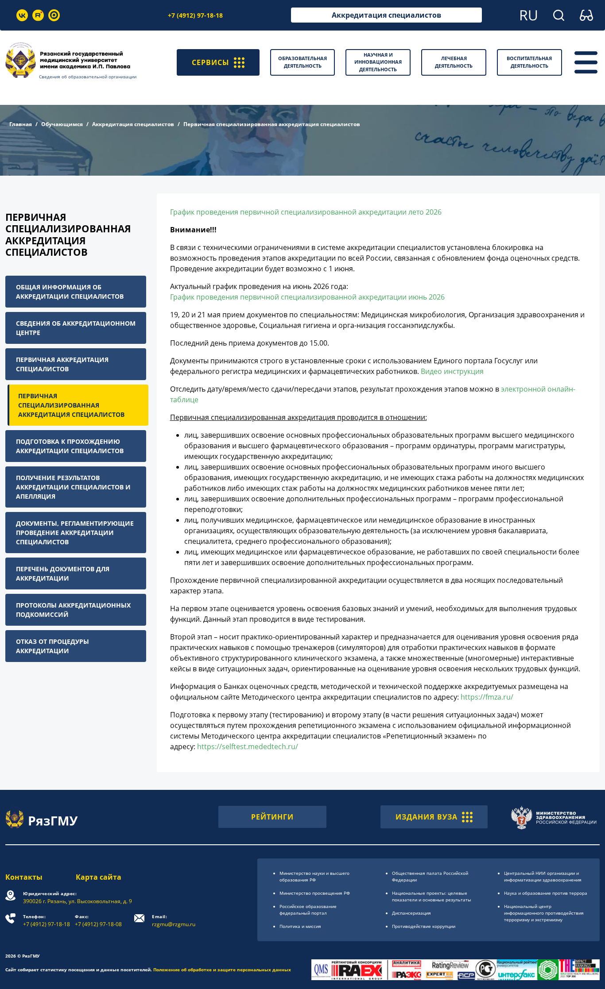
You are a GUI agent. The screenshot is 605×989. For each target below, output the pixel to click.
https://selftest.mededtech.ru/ (247, 746)
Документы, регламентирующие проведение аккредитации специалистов (75, 532)
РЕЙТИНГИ (272, 817)
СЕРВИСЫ (210, 62)
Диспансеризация (411, 913)
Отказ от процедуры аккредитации (52, 646)
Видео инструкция (452, 371)
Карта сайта (98, 877)
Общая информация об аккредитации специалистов (70, 291)
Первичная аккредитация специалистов (62, 364)
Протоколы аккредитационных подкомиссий (73, 610)
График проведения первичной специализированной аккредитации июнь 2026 (307, 297)
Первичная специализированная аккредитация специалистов (71, 405)
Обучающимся (62, 124)
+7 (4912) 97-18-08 (98, 920)
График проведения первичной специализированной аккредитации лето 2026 (306, 212)
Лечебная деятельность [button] (454, 62)
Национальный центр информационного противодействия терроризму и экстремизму (544, 913)
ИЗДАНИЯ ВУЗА (427, 817)
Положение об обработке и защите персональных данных (222, 969)
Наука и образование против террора (545, 893)
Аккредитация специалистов (386, 15)
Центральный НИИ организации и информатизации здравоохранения (543, 876)
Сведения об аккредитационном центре (76, 328)
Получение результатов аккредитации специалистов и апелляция (73, 486)
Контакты (24, 877)
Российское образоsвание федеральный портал (308, 909)
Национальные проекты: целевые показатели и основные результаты (431, 896)
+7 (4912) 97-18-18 (195, 15)
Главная (20, 124)
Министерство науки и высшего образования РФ (314, 876)
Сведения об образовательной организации (87, 76)
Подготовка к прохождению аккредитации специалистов (70, 446)
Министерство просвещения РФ (314, 893)
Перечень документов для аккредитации (62, 573)
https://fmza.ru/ (487, 697)
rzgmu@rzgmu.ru (173, 920)
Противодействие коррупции (423, 926)
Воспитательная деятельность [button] (529, 62)
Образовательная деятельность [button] (302, 62)
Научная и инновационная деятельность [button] (378, 62)
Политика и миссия (300, 926)
